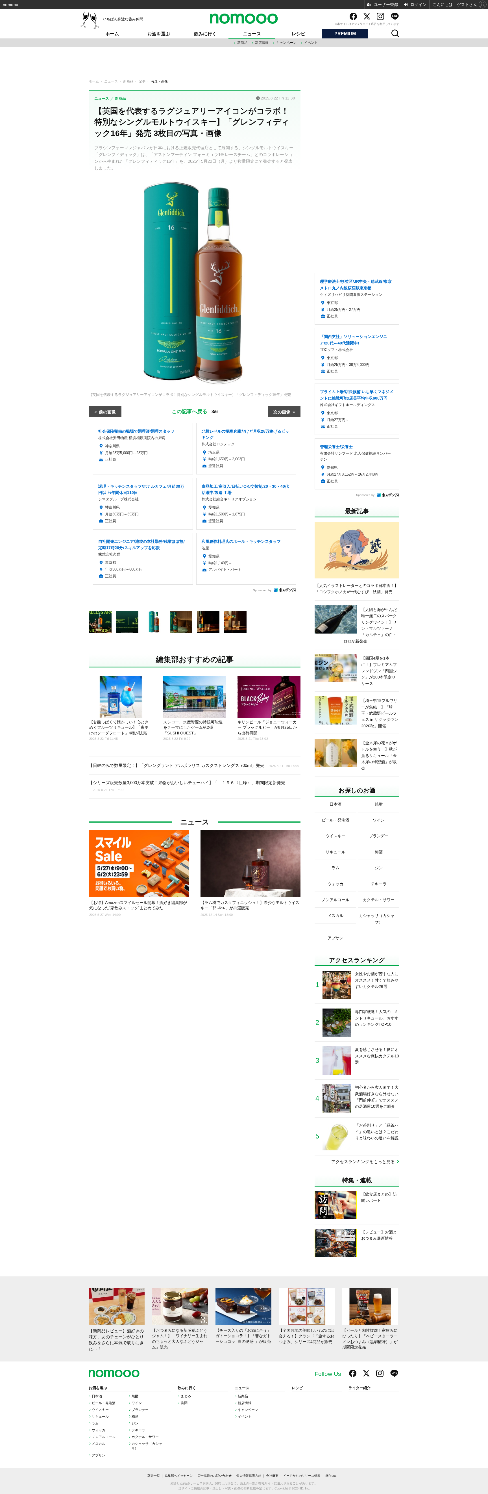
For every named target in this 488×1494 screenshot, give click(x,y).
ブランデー (140, 1410)
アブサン (98, 1455)
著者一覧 (153, 1475)
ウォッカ (98, 1430)
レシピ (298, 33)
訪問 (184, 1403)
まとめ (186, 1396)
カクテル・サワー (145, 1437)
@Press (331, 1475)
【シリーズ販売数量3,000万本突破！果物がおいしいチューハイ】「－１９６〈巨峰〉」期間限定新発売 (187, 786)
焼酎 (135, 1396)
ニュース (252, 33)
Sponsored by (262, 590)
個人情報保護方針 (248, 1475)
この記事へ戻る (195, 410)
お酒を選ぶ (158, 33)
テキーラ (138, 1430)
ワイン (137, 1403)
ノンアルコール (104, 1437)
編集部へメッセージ (179, 1475)
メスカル (98, 1444)
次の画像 (281, 411)
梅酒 (135, 1417)
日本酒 (97, 1396)
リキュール (100, 1417)
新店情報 (262, 43)
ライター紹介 (359, 1388)
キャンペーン (286, 43)
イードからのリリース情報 (302, 1475)
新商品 (242, 43)
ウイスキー (100, 1410)
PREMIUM (345, 33)
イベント (311, 43)
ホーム (112, 33)
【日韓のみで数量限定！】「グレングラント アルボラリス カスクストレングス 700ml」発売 (194, 765)
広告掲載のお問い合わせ (214, 1475)
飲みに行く (205, 33)
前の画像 (107, 411)
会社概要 (272, 1475)
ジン (135, 1423)
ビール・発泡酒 (104, 1403)
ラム (95, 1423)
